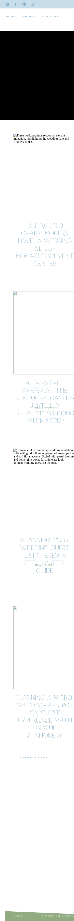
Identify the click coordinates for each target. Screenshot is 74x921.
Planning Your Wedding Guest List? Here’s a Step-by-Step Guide (44, 556)
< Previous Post (35, 758)
